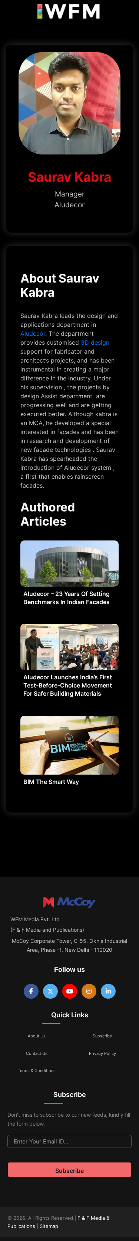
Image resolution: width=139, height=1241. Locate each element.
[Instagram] (89, 991)
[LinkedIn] (108, 991)
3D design (94, 342)
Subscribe (102, 1036)
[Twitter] (50, 991)
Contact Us (36, 1053)
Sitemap (49, 1226)
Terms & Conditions (37, 1070)
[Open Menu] (11, 13)
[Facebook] (31, 991)
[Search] (125, 13)
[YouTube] (69, 991)
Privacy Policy (102, 1053)
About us (37, 1036)
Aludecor (32, 333)
